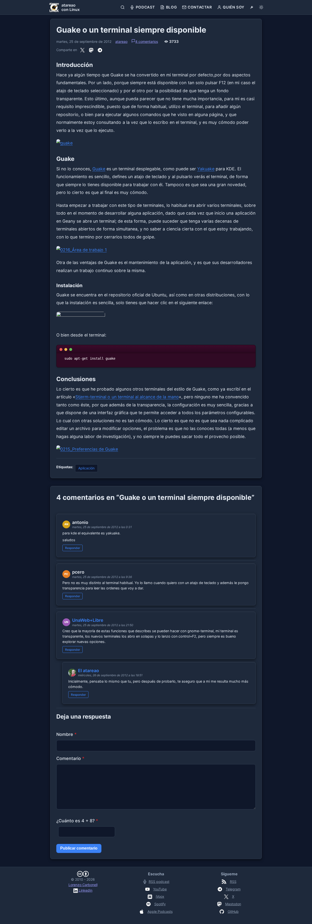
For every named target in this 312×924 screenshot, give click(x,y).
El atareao (88, 670)
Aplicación (86, 468)
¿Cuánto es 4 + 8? (77, 820)
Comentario (70, 758)
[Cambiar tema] (261, 7)
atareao (121, 41)
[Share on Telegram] (100, 49)
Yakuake (205, 168)
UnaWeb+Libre (87, 620)
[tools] (251, 7)
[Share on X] (82, 49)
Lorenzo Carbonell (83, 885)
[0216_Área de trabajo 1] (156, 250)
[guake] (156, 143)
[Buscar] (122, 7)
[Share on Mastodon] (91, 49)
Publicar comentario (79, 848)
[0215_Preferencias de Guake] (156, 449)
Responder (72, 548)
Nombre (66, 734)
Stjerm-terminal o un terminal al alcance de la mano (127, 396)
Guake (98, 168)
